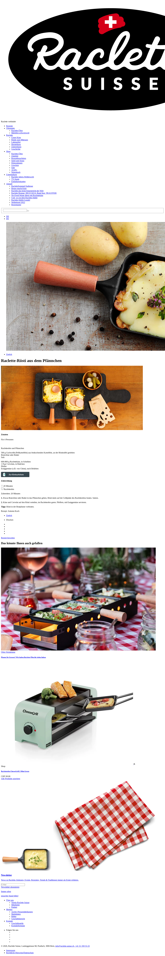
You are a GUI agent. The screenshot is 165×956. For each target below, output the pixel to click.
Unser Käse (16, 137)
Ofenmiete (10, 128)
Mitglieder (15, 905)
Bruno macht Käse (19, 188)
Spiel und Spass (17, 161)
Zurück (9, 354)
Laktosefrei (15, 142)
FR (7, 219)
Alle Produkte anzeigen (10, 779)
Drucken (9, 520)
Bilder (13, 916)
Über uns (10, 900)
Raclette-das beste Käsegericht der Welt (27, 191)
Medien (9, 909)
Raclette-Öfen (17, 130)
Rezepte (9, 126)
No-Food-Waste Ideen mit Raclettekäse (27, 195)
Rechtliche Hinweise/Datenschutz (20, 953)
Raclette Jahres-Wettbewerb (22, 177)
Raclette (9, 135)
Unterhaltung (11, 174)
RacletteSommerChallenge (22, 186)
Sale (13, 168)
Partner (14, 907)
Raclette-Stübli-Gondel (20, 200)
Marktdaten (16, 914)
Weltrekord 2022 (18, 202)
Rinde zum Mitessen (19, 140)
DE (7, 216)
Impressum (10, 950)
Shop (8, 151)
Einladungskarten (18, 181)
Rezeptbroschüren (18, 158)
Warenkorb (15, 172)
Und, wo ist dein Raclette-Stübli (24, 198)
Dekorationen (16, 163)
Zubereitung (16, 147)
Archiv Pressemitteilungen (22, 912)
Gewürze (15, 165)
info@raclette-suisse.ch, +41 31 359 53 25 (72, 946)
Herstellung (16, 144)
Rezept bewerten (8, 538)
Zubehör (14, 156)
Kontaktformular (18, 926)
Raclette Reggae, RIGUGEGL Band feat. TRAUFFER (34, 193)
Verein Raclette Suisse (20, 902)
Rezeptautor (16, 205)
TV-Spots (15, 179)
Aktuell (9, 184)
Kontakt (9, 921)
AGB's (14, 170)
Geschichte (15, 149)
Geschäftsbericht (18, 919)
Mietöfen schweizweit (20, 133)
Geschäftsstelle (17, 923)
